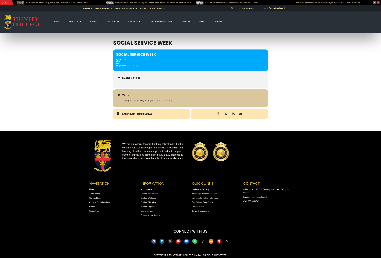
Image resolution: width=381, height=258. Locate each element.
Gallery (219, 22)
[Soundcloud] (211, 241)
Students (133, 22)
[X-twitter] (227, 241)
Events (202, 22)
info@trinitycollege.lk (276, 8)
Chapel (93, 22)
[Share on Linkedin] (233, 114)
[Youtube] (178, 241)
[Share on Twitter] (225, 114)
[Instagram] (170, 241)
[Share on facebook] (218, 114)
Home (57, 22)
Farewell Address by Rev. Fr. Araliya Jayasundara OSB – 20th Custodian (327, 2)
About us (73, 22)
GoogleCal (144, 114)
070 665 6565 (247, 8)
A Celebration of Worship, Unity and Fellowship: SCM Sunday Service (57, 2)
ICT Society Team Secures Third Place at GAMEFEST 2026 (230, 2)
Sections (111, 22)
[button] (232, 8)
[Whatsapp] (194, 241)
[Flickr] (186, 241)
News (184, 22)
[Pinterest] (219, 241)
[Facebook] (153, 241)
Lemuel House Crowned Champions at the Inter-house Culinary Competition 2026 (153, 2)
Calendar (128, 114)
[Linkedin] (162, 241)
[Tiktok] (202, 241)
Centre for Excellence (161, 22)
